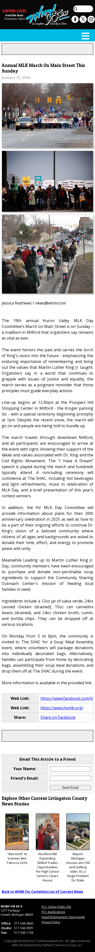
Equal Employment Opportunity (63, 917)
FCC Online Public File (56, 907)
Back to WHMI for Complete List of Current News (42, 891)
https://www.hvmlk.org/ (61, 708)
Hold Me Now (14, 15)
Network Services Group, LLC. (63, 945)
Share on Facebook (58, 717)
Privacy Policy (51, 922)
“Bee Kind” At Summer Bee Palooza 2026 (17, 858)
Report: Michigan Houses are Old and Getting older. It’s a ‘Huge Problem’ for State (78, 867)
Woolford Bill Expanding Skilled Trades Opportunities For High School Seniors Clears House (47, 867)
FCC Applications (53, 912)
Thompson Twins (14, 18)
